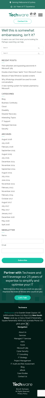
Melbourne (9, 313)
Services (22, 335)
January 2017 (7, 213)
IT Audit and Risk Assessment (23, 364)
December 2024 (8, 162)
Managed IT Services (22, 339)
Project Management (22, 361)
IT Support (6, 121)
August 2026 (7, 139)
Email (4, 245)
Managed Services (9, 125)
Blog (3, 99)
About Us (22, 332)
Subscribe (22, 260)
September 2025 (8, 150)
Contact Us (23, 21)
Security (5, 129)
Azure (22, 345)
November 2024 (8, 165)
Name (4, 235)
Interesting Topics (9, 118)
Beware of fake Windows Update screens (18, 76)
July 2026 (5, 143)
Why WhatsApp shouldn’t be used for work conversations (19, 80)
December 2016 (8, 217)
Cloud (4, 106)
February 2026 (7, 147)
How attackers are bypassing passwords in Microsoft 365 (19, 67)
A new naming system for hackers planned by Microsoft (20, 87)
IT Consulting (22, 354)
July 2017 (5, 206)
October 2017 (7, 199)
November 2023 (8, 184)
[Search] (38, 48)
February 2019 (7, 195)
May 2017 (5, 210)
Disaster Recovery (9, 114)
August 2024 (7, 173)
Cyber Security (22, 351)
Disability (5, 110)
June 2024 (6, 180)
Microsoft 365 (22, 348)
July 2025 (5, 158)
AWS (23, 342)
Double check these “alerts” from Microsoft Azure (21, 72)
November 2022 (8, 191)
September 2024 (8, 169)
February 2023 (7, 188)
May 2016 (6, 221)
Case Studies (22, 373)
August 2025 (7, 154)
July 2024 (5, 176)
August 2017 (7, 202)
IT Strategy (22, 357)
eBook (22, 370)
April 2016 (6, 225)
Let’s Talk (22, 298)
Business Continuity (9, 103)
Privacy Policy (22, 394)
